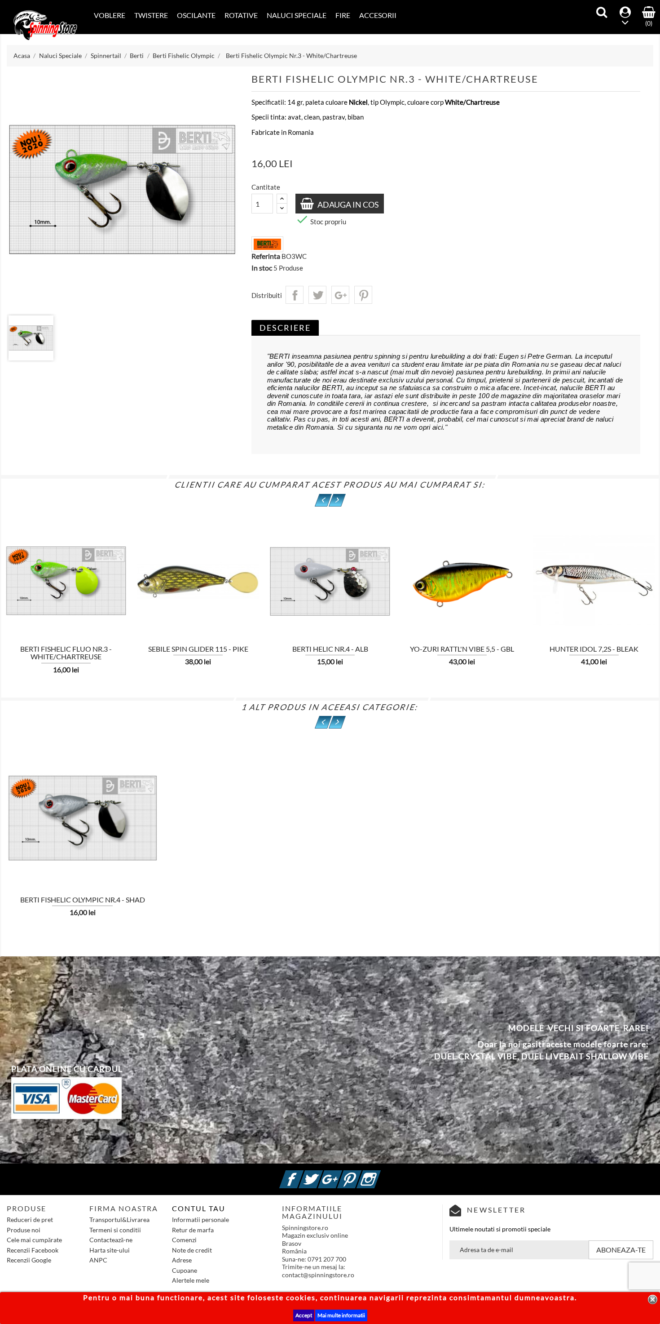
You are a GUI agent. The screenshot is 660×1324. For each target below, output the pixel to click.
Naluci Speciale (296, 15)
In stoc (261, 268)
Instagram (379, 1174)
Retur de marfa (193, 1230)
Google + (340, 1174)
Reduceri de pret (30, 1219)
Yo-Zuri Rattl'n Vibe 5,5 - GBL (462, 648)
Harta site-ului (109, 1250)
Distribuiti (294, 294)
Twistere (151, 15)
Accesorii (377, 15)
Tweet (317, 294)
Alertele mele (190, 1280)
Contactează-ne (110, 1240)
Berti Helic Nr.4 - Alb (330, 648)
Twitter (321, 1174)
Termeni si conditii (115, 1230)
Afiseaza (147, 586)
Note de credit (192, 1250)
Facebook (302, 1174)
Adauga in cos (347, 204)
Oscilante (196, 15)
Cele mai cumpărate (34, 1240)
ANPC (98, 1260)
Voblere (109, 15)
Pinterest (363, 294)
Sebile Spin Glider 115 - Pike (198, 648)
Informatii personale (200, 1219)
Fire (342, 15)
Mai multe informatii (341, 1315)
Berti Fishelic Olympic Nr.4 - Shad (82, 899)
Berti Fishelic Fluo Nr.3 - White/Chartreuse (66, 652)
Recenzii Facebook (32, 1250)
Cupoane (184, 1270)
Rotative (241, 15)
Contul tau (198, 1208)
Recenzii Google (29, 1260)
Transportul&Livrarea (119, 1219)
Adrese (182, 1260)
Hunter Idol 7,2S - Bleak (594, 648)
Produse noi (23, 1230)
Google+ (340, 294)
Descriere (285, 328)
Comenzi (184, 1240)
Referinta (265, 256)
